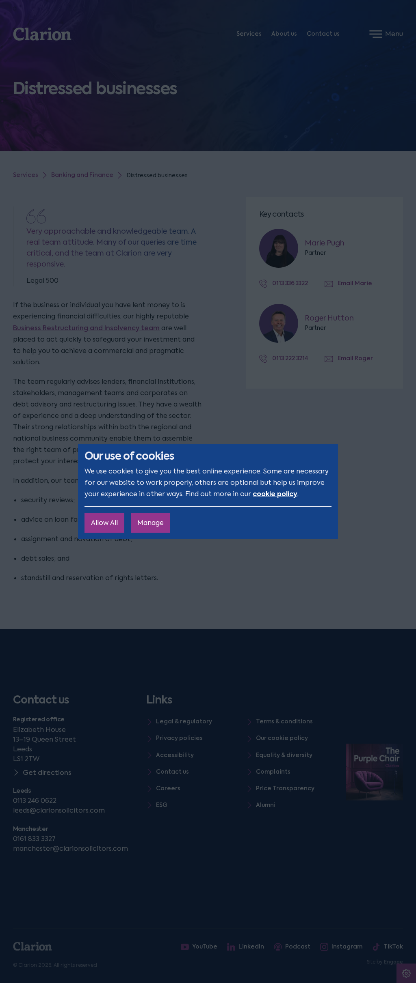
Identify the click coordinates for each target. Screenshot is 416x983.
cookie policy (275, 494)
